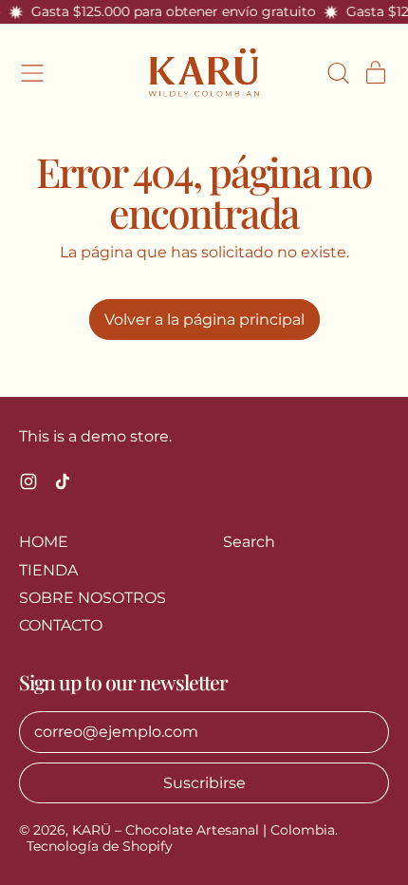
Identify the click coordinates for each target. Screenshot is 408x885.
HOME (43, 542)
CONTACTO (60, 625)
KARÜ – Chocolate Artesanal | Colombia (203, 829)
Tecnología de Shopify (100, 846)
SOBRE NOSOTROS (92, 598)
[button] (338, 73)
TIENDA (48, 570)
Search (249, 542)
